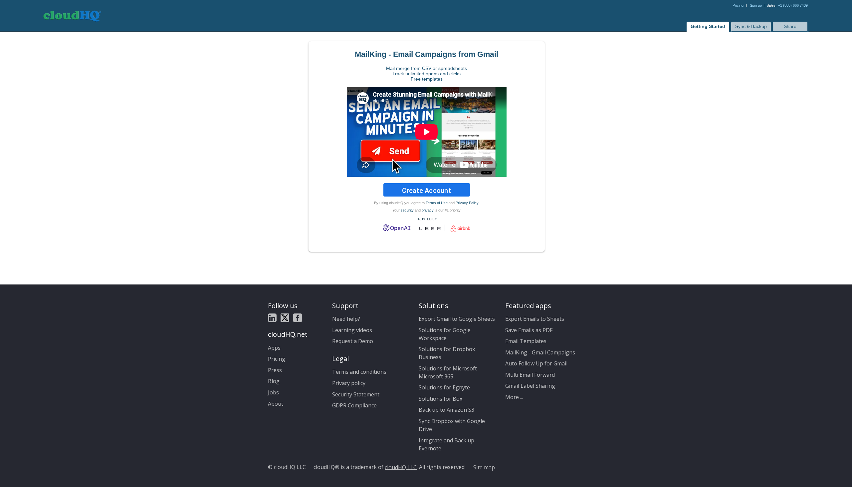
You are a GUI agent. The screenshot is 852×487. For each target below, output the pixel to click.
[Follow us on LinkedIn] (272, 317)
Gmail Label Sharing (530, 385)
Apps (274, 347)
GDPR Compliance (354, 405)
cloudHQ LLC (401, 467)
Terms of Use (437, 203)
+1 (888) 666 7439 (793, 5)
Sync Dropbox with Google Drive (452, 425)
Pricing (738, 5)
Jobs (273, 392)
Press (275, 370)
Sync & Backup (751, 26)
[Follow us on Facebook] (297, 317)
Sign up (756, 5)
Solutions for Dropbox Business (447, 353)
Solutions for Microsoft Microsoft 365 (448, 372)
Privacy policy (348, 383)
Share (790, 26)
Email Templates (525, 341)
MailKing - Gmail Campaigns (540, 352)
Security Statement (355, 394)
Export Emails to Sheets (534, 318)
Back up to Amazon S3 (446, 409)
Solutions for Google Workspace (445, 334)
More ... (514, 397)
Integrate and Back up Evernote (446, 444)
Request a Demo (352, 341)
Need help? (346, 318)
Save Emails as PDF (528, 330)
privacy (428, 210)
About (275, 403)
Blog (274, 381)
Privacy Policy (467, 203)
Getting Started (708, 26)
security (407, 210)
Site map (484, 467)
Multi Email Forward (530, 374)
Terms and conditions (359, 371)
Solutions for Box (440, 398)
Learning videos (352, 330)
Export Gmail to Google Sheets (457, 318)
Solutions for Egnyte (444, 387)
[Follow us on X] (285, 317)
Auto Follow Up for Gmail (536, 363)
